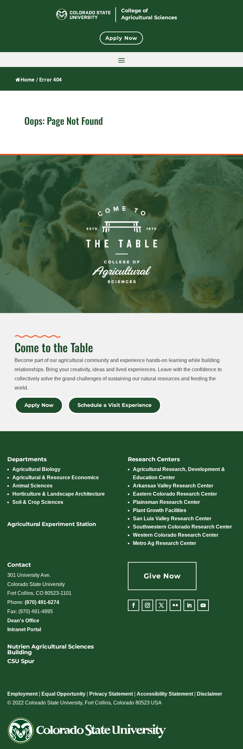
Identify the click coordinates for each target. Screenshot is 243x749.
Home (27, 80)
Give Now (162, 576)
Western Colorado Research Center (175, 535)
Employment (22, 694)
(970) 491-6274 (42, 602)
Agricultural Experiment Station (51, 524)
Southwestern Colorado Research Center (182, 526)
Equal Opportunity (63, 694)
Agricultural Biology (36, 469)
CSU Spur (20, 661)
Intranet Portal (24, 629)
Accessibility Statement (165, 694)
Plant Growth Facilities (159, 510)
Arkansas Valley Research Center (173, 485)
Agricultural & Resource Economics (55, 477)
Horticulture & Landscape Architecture (58, 494)
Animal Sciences (32, 485)
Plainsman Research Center (166, 502)
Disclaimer (209, 694)
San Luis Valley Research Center (172, 518)
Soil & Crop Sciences (37, 502)
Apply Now (121, 38)
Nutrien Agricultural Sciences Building (50, 649)
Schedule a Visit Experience (115, 405)
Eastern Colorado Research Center (175, 494)
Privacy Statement (111, 694)
